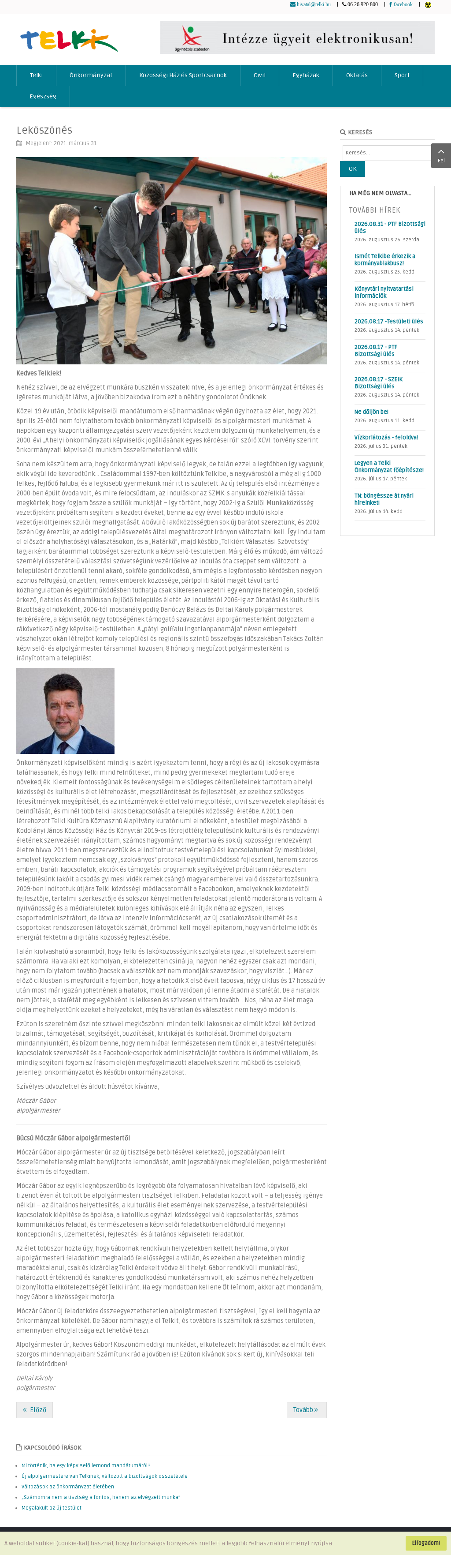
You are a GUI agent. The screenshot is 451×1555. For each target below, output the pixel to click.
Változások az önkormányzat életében (68, 1487)
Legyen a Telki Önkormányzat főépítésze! (389, 467)
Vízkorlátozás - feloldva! (386, 437)
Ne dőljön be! (371, 412)
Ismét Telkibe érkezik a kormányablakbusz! (385, 260)
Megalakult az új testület (51, 1508)
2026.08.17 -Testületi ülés (389, 321)
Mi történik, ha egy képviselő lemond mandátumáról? (86, 1465)
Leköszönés (44, 130)
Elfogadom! (426, 1543)
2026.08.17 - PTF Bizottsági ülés (376, 351)
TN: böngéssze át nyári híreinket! (384, 499)
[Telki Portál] (69, 36)
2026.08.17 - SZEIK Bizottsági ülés (379, 383)
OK (352, 168)
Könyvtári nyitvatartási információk (384, 292)
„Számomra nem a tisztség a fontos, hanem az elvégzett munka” (101, 1497)
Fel (441, 160)
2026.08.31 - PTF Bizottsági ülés (390, 228)
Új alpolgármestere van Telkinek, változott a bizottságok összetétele (105, 1476)
